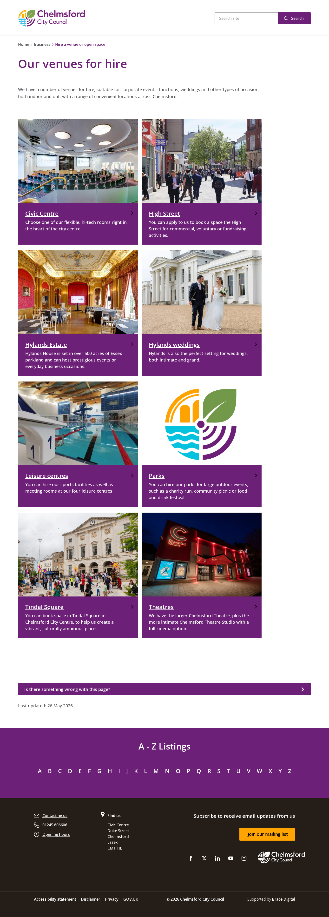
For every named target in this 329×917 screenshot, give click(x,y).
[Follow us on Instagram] (244, 859)
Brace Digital (283, 899)
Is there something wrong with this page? (67, 689)
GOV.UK (130, 899)
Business (42, 44)
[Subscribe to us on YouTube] (230, 859)
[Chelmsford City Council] (78, 18)
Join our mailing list (268, 834)
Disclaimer (90, 899)
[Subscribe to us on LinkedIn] (217, 859)
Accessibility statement (55, 899)
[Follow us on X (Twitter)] (204, 859)
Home (23, 44)
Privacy (111, 899)
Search (297, 18)
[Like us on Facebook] (191, 859)
